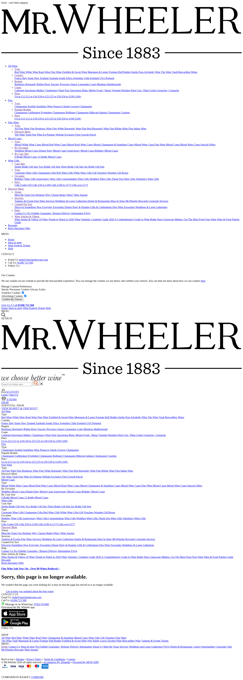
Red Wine (20, 72)
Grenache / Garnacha (168, 90)
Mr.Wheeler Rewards (136, 201)
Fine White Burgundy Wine (67, 128)
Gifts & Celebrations (101, 207)
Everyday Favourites (53, 207)
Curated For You (24, 204)
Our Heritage (38, 195)
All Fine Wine (22, 128)
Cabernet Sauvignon (26, 90)
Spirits (135, 72)
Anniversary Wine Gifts (48, 179)
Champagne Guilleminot (28, 112)
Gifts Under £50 (23, 185)
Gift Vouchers (99, 172)
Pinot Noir (64, 90)
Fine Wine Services (44, 201)
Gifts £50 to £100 (41, 185)
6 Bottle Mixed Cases (26, 156)
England (95, 78)
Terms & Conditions (54, 659)
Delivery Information (72, 213)
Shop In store (28, 646)
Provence (65, 84)
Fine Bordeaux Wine (41, 128)
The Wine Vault (169, 72)
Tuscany (55, 84)
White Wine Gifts (82, 172)
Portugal (109, 78)
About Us (97, 646)
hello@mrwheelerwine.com (33, 259)
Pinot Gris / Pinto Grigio (144, 90)
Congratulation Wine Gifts (75, 179)
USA (102, 78)
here (203, 280)
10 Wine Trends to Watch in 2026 (57, 219)
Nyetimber (47, 112)
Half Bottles (124, 72)
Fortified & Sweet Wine (75, 72)
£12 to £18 (32, 96)
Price (17, 93)
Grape (18, 87)
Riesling (126, 90)
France (18, 78)
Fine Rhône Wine (118, 128)
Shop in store (15, 242)
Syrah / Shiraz (104, 90)
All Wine (13, 66)
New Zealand (41, 78)
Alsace (74, 84)
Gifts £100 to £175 (61, 185)
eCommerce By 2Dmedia (57, 662)
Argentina (78, 78)
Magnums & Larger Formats (103, 72)
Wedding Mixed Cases (27, 150)
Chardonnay (52, 90)
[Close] (121, 671)
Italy (25, 78)
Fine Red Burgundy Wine (95, 128)
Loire (93, 84)
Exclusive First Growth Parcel (80, 134)
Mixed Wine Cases (144, 144)
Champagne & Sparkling (61, 637)
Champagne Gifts (47, 172)
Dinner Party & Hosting (77, 207)
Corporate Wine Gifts (26, 172)
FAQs (87, 213)
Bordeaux (20, 84)
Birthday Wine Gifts (25, 179)
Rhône (40, 84)
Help (17, 210)
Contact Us (21, 213)
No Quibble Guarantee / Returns (44, 213)
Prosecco (58, 106)
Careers (71, 659)
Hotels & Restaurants (99, 201)
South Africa (66, 78)
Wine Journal (80, 195)
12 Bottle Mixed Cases (49, 156)
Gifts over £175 (80, 185)
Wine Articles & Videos (27, 216)
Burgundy (31, 84)
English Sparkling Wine (40, 106)
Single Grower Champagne (77, 106)
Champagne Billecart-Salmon (92, 112)
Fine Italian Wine (137, 128)
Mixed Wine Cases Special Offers (197, 144)
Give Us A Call (17, 305)
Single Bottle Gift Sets (27, 166)
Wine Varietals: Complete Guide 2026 (95, 219)
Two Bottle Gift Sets (50, 166)
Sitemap (20, 659)
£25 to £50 (55, 96)
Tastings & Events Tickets (154, 640)
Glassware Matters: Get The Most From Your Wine (190, 219)
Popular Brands (23, 109)
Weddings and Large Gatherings (146, 646)
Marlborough (114, 84)
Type (17, 69)
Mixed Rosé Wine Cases (80, 144)
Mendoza (102, 84)
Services (19, 198)
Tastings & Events (24, 201)
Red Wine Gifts (65, 172)
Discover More (23, 131)
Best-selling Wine (131, 640)
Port (89, 640)
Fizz (10, 100)
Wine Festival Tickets (19, 245)
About (18, 192)
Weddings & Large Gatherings (71, 201)
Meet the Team (23, 195)
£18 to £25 (44, 96)
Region (19, 81)
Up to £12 (20, 96)
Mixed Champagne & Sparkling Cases (113, 144)
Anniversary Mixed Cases (81, 150)
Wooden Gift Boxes (117, 172)
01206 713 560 (25, 262)
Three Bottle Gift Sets (72, 166)
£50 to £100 (68, 96)
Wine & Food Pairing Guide (218, 557)
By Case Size (22, 153)
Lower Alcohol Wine (111, 640)
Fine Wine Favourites (123, 207)
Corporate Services (158, 201)
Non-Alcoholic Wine (150, 72)
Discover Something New (28, 207)
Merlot (92, 90)
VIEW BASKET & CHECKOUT (19, 408)
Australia (54, 78)
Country (19, 75)
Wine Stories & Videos (27, 219)
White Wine (32, 72)
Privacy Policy (34, 659)
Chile (87, 78)
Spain (31, 78)
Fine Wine (56, 72)
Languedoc (84, 84)
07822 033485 (41, 604)
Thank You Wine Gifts (124, 179)
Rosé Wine (45, 72)
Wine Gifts (14, 160)
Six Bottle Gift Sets (94, 166)
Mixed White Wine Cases (28, 144)
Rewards (12, 225)
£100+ (78, 96)
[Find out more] (33, 379)
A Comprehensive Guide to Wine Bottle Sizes (139, 219)
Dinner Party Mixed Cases (53, 150)
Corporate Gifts (224, 646)
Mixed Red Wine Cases (54, 144)
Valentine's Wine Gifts (147, 179)
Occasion (20, 176)
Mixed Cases (15, 138)
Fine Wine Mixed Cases (167, 144)
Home (11, 239)
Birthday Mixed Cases (106, 150)
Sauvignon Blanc (79, 90)
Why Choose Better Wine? (59, 195)
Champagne (21, 106)
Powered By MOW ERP (86, 662)
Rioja (47, 84)
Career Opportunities (204, 646)
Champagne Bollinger (64, 112)
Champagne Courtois (119, 112)
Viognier (117, 90)
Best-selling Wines (187, 72)
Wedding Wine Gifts (101, 179)
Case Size (20, 163)
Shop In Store (117, 201)
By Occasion (22, 147)
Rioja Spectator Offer (19, 228)
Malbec (41, 90)
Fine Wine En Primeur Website (48, 134)
